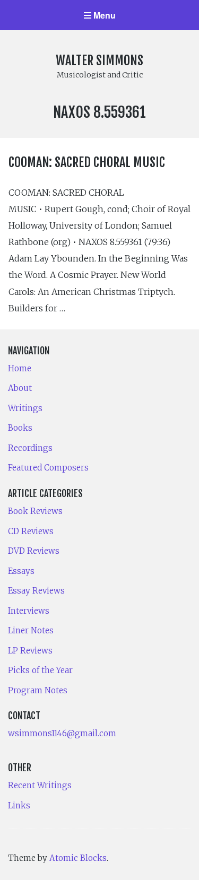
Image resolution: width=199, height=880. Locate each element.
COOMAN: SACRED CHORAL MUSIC (86, 162)
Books (20, 428)
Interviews (28, 611)
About (20, 388)
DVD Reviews (33, 551)
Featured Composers (48, 468)
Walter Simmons (99, 60)
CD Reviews (31, 531)
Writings (25, 408)
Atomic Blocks (78, 858)
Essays (21, 571)
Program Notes (37, 690)
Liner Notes (31, 630)
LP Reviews (30, 651)
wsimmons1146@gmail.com (62, 733)
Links (19, 805)
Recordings (30, 448)
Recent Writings (40, 785)
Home (19, 368)
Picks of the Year (40, 670)
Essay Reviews (36, 591)
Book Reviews (35, 511)
